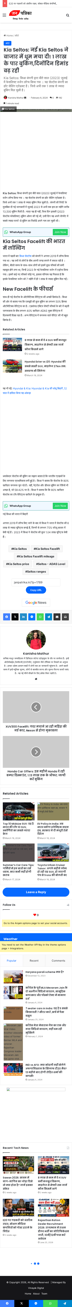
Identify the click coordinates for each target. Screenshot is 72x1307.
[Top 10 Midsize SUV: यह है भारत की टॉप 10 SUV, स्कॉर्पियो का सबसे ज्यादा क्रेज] (19, 811)
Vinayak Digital (36, 1288)
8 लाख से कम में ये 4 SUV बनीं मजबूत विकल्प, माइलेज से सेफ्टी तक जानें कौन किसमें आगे (45, 344)
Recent (34, 960)
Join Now (60, 232)
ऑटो (17, 35)
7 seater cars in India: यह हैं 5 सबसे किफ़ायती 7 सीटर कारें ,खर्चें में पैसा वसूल (47, 1012)
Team (44, 1293)
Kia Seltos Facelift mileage (36, 556)
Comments (58, 960)
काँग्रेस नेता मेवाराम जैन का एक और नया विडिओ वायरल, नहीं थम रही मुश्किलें (46, 1029)
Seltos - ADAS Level (51, 564)
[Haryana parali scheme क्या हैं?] (13, 976)
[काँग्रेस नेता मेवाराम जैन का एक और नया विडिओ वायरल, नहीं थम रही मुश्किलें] (13, 1042)
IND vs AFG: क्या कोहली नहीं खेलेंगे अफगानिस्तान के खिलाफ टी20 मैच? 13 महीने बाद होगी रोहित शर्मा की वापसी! (46, 1070)
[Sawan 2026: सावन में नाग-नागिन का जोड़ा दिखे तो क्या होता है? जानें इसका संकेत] (18, 1165)
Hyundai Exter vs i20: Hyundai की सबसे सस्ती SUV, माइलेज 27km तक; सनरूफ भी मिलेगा (45, 366)
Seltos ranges (36, 571)
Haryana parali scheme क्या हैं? (45, 972)
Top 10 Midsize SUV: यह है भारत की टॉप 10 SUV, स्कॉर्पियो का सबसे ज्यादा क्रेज (18, 829)
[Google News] (36, 603)
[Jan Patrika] (20, 15)
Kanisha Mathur (16, 97)
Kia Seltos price (18, 564)
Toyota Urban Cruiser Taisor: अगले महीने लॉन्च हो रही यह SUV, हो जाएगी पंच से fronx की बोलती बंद (52, 870)
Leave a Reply (36, 892)
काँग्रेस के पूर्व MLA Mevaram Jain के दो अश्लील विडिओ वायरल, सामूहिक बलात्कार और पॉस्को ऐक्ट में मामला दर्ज (46, 993)
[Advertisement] (36, 153)
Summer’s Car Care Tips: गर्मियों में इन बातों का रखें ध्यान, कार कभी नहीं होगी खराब (18, 870)
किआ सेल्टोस (25, 256)
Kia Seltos (20, 549)
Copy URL (36, 589)
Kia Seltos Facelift (47, 549)
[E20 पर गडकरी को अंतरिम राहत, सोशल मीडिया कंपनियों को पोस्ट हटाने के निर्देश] (18, 1208)
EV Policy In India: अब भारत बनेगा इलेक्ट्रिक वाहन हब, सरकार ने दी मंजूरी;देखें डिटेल (53, 829)
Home (9, 35)
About (36, 1293)
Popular (11, 960)
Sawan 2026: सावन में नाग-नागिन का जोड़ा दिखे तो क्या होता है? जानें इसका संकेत (18, 1183)
